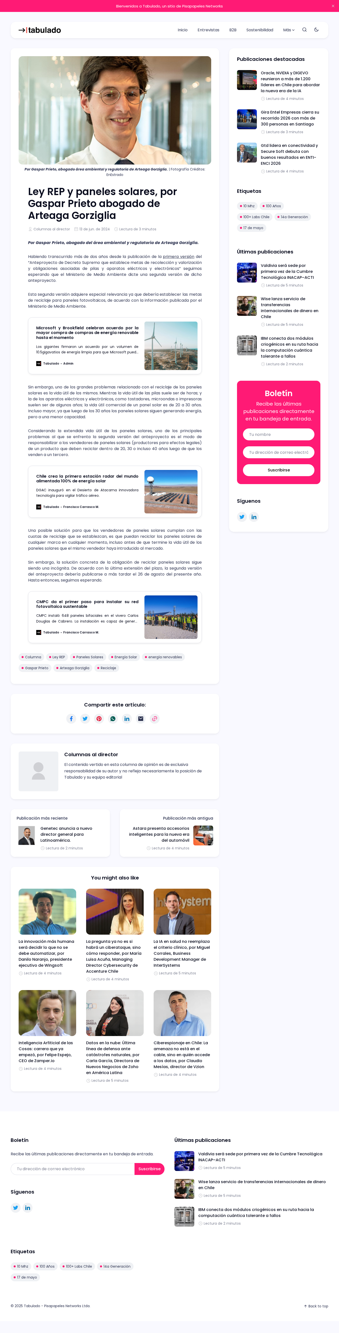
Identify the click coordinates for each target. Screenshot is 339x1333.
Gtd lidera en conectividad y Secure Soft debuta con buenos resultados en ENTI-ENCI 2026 (289, 154)
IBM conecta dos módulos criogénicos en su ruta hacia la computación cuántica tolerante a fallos (289, 347)
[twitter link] (242, 517)
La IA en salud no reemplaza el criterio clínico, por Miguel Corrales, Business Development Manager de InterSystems (182, 953)
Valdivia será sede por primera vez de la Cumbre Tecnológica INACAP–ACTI (287, 271)
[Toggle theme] (316, 30)
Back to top (318, 1306)
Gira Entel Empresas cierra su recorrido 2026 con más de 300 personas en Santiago (290, 118)
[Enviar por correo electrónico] (141, 719)
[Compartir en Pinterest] (99, 719)
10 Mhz (249, 206)
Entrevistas (208, 30)
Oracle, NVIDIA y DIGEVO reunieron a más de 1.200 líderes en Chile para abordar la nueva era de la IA (290, 82)
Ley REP (59, 657)
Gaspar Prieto (36, 668)
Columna (33, 657)
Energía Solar (126, 657)
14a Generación (294, 216)
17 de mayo (253, 227)
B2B (233, 30)
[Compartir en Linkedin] (127, 719)
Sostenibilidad (259, 30)
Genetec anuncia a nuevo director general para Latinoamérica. (66, 834)
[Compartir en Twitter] (85, 719)
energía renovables (165, 657)
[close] (333, 6)
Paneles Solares (89, 657)
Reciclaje (108, 668)
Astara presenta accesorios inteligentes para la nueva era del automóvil (159, 834)
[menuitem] (183, 30)
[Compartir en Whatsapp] (113, 719)
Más (287, 30)
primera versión (178, 256)
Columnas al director (52, 229)
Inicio (183, 30)
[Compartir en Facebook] (71, 719)
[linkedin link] (254, 517)
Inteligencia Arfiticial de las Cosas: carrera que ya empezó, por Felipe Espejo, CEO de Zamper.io (46, 1052)
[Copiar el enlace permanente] (155, 719)
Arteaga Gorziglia (74, 668)
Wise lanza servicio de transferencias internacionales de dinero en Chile (289, 308)
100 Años (273, 206)
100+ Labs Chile (256, 216)
